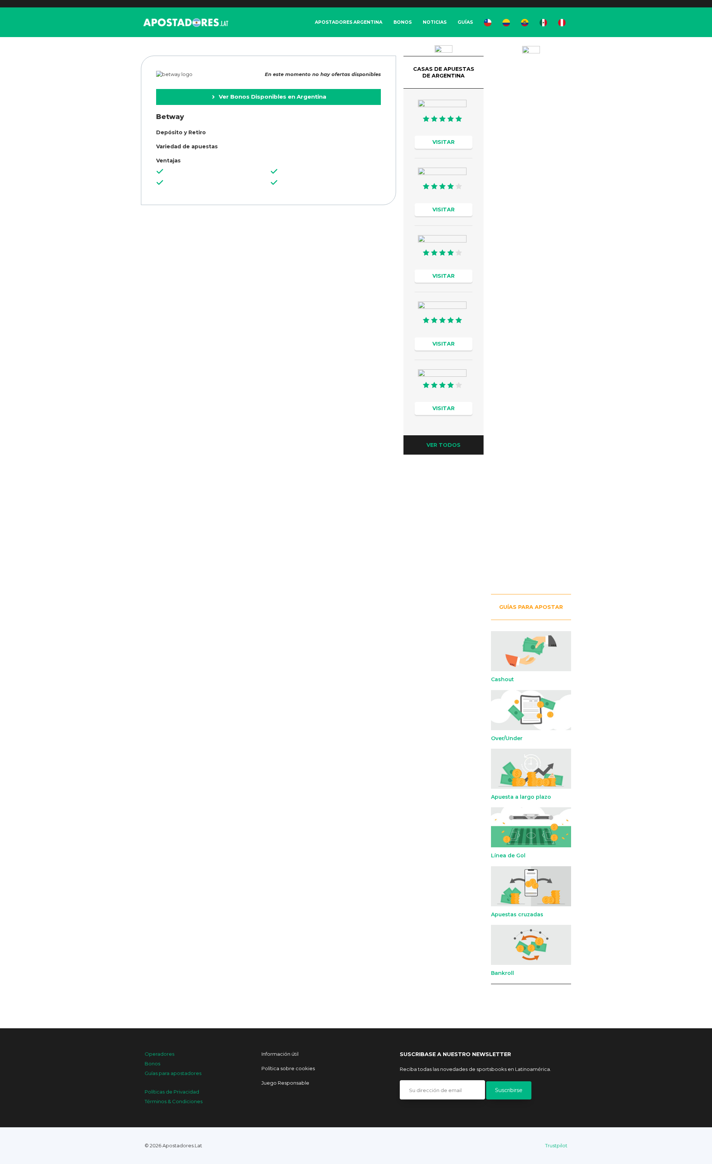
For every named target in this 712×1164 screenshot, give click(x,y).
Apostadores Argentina (348, 22)
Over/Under (507, 738)
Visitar (443, 142)
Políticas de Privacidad (172, 1092)
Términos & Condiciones (173, 1101)
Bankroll (502, 973)
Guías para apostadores (173, 1073)
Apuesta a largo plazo (521, 797)
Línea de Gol (508, 855)
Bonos (402, 22)
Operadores (159, 1054)
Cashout (502, 679)
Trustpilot (556, 1145)
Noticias (434, 22)
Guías (465, 22)
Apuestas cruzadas (517, 914)
